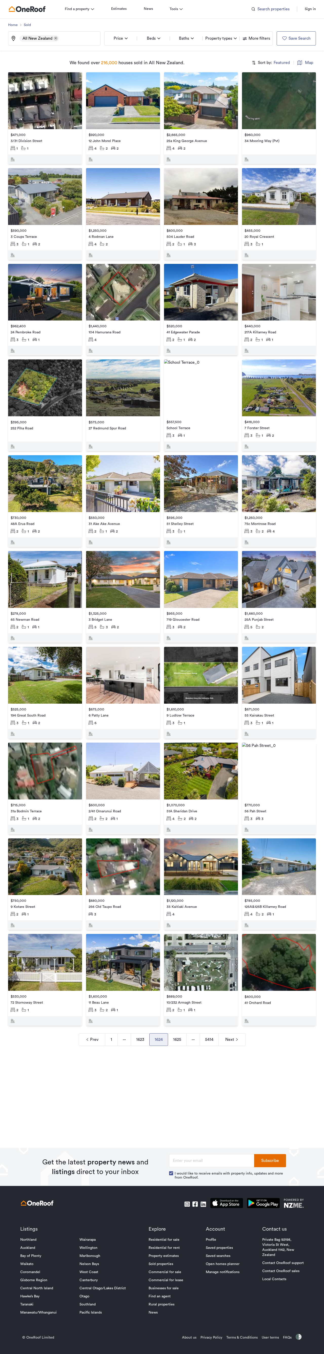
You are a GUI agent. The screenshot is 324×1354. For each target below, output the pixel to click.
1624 (159, 1040)
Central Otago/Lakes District (102, 1288)
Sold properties (161, 1264)
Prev (94, 1040)
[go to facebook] (195, 1204)
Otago (84, 1296)
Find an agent (160, 1296)
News (148, 9)
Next (229, 1040)
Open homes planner (222, 1264)
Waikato (26, 1264)
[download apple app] (226, 1204)
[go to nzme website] (294, 1204)
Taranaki (26, 1304)
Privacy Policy (211, 1337)
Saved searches (218, 1256)
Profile (211, 1240)
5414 (209, 1040)
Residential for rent (164, 1248)
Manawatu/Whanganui (38, 1312)
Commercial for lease (166, 1280)
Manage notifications (222, 1272)
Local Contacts (274, 1279)
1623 (140, 1040)
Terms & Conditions (242, 1337)
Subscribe (270, 1161)
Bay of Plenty (30, 1256)
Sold (27, 25)
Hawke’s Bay (29, 1296)
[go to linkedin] (203, 1204)
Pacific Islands (90, 1312)
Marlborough (89, 1256)
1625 (177, 1040)
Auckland (27, 1248)
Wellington (88, 1248)
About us (189, 1337)
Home (13, 25)
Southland (87, 1304)
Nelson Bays (89, 1264)
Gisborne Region (33, 1280)
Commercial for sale (165, 1272)
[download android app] (263, 1204)
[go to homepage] (27, 9)
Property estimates (164, 1256)
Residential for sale (164, 1240)
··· (124, 1040)
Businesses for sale (164, 1288)
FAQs (287, 1337)
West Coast (88, 1272)
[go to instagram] (187, 1204)
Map (309, 63)
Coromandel (30, 1272)
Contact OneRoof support (283, 1263)
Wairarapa (87, 1240)
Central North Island (36, 1288)
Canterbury (88, 1280)
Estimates (119, 9)
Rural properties (161, 1304)
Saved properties (219, 1248)
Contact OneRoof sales (280, 1271)
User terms (270, 1337)
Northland (28, 1240)
